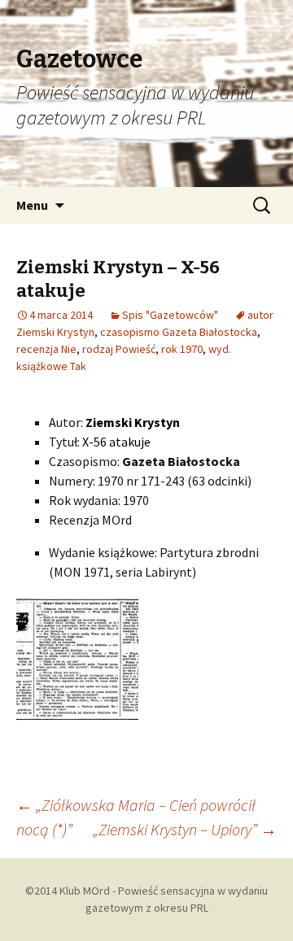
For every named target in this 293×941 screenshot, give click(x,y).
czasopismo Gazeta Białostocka (178, 332)
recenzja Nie (46, 349)
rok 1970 (182, 349)
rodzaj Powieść (118, 349)
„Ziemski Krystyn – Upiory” (185, 829)
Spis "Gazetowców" (170, 314)
